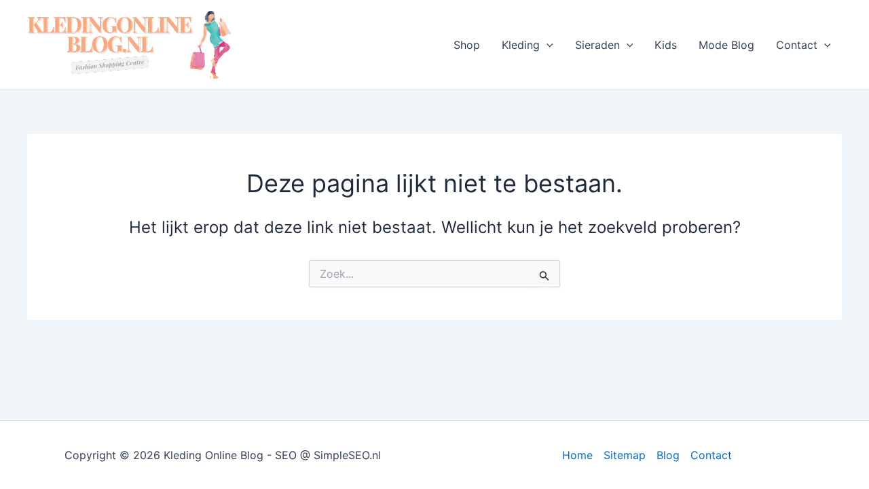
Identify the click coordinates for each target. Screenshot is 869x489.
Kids (665, 45)
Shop (467, 45)
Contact (796, 45)
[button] (546, 45)
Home (577, 455)
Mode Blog (726, 45)
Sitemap (625, 455)
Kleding (521, 45)
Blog (668, 455)
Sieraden (597, 45)
